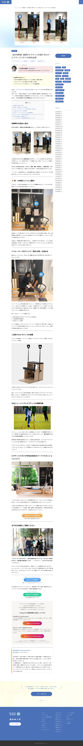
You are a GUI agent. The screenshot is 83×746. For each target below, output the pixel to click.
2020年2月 (57, 161)
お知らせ (58, 67)
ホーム (16, 7)
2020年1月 (57, 163)
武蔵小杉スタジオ (59, 95)
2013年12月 (58, 187)
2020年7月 (57, 160)
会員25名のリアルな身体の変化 (32, 516)
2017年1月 (57, 178)
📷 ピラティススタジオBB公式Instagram (32, 636)
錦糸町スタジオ (59, 84)
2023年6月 (57, 150)
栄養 (64, 67)
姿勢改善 (24, 7)
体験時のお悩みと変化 (18, 105)
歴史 (62, 78)
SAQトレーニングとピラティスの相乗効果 (22, 112)
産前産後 (65, 73)
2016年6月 (57, 182)
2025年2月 (57, 145)
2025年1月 (57, 147)
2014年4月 (57, 186)
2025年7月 (57, 136)
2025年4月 (57, 141)
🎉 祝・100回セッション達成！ (20, 107)
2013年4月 (57, 189)
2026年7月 (57, 113)
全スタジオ (58, 81)
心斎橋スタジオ (59, 98)
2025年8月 (57, 134)
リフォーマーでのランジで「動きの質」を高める (24, 109)
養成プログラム (59, 70)
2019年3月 (57, 165)
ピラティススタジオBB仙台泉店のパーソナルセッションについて (27, 114)
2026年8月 (57, 111)
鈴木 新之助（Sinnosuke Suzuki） (22, 650)
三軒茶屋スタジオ (59, 90)
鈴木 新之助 (32, 68)
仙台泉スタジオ (67, 81)
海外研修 (58, 76)
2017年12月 (58, 174)
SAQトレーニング (16, 432)
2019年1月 (57, 169)
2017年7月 (57, 176)
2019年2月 (57, 167)
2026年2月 (57, 123)
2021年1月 (57, 156)
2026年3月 (57, 121)
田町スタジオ (59, 87)
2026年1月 (57, 124)
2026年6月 (57, 115)
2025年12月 (58, 126)
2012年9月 (57, 191)
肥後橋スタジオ (59, 101)
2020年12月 (58, 158)
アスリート (58, 73)
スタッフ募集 (15, 724)
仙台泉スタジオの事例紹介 (32, 594)
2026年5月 (57, 117)
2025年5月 (57, 139)
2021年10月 (58, 154)
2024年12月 (58, 148)
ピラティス (65, 76)
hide (29, 102)
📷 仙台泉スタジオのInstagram (32, 623)
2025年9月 (57, 132)
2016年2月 (57, 184)
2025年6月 (57, 137)
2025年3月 (57, 143)
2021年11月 (58, 152)
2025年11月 (58, 128)
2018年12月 (58, 171)
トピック (19, 7)
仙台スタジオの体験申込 (32, 580)
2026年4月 (57, 119)
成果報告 (67, 70)
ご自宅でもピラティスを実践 (19, 111)
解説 (57, 78)
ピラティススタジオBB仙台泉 (23, 89)
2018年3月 (57, 173)
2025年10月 (58, 130)
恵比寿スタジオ (59, 93)
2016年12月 (58, 180)
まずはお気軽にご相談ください (20, 116)
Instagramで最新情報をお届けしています (24, 118)
